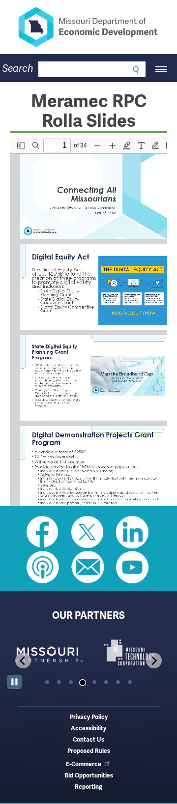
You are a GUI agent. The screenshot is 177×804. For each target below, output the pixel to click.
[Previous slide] (23, 660)
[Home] (88, 27)
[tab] (47, 682)
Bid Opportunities (88, 775)
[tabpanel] (47, 652)
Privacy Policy (89, 717)
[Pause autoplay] (14, 682)
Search (17, 68)
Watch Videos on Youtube (132, 567)
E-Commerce (83, 764)
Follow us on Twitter (87, 532)
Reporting (88, 787)
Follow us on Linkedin (132, 532)
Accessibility (88, 728)
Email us (87, 567)
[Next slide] (154, 660)
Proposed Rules (88, 751)
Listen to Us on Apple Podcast (43, 567)
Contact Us (88, 740)
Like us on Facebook (43, 532)
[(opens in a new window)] (48, 652)
